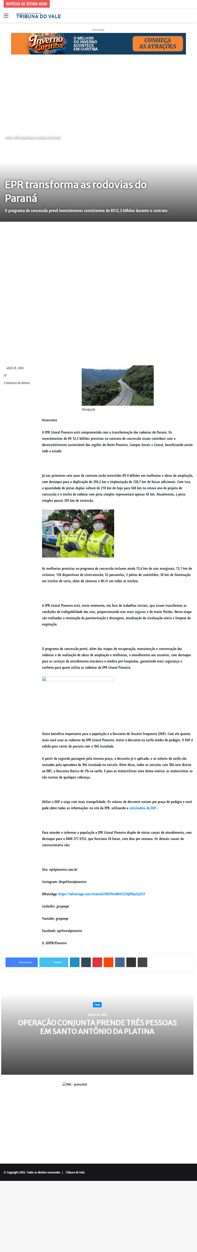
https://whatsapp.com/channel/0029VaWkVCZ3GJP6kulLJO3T (101, 893)
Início (8, 137)
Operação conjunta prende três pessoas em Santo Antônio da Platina (97, 1027)
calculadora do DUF (142, 807)
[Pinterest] (97, 962)
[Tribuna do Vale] (38, 15)
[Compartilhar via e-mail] (131, 962)
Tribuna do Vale (75, 1172)
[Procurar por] (191, 17)
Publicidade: (98, 29)
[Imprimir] (142, 962)
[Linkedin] (75, 962)
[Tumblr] (86, 962)
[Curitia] (98, 43)
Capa (97, 1004)
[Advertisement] (98, 95)
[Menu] (6, 17)
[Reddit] (108, 962)
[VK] (120, 962)
